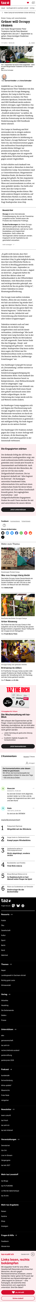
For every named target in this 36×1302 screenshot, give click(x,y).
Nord (3, 950)
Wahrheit (4, 955)
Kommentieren (15, 521)
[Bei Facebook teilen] (16, 533)
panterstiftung (6, 1055)
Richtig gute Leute (8, 980)
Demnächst (5, 1145)
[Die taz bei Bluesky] (18, 907)
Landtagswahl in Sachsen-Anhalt (13, 975)
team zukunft (6, 1115)
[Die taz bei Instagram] (22, 907)
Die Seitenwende (7, 1010)
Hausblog (4, 1005)
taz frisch (4, 1120)
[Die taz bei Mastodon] (13, 907)
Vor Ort (4, 1150)
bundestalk (5, 1075)
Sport (3, 940)
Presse (3, 1020)
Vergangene (5, 1160)
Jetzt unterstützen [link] (18, 509)
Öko (2, 925)
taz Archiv (5, 1196)
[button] (33, 3)
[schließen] (33, 1254)
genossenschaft (7, 1040)
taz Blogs (4, 1181)
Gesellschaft (5, 930)
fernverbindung (7, 1080)
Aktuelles (4, 1000)
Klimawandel (6, 985)
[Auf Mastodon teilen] (7, 533)
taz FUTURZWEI (7, 1186)
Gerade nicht (25, 1254)
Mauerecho (5, 1090)
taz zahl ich (5, 1045)
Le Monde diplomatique (10, 1191)
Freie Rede (5, 1095)
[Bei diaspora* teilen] (25, 533)
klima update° (6, 1085)
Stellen (3, 1015)
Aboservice (5, 1246)
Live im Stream (6, 1155)
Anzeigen (4, 1226)
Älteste (32, 757)
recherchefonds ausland (10, 1050)
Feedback (5, 1241)
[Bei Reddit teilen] (30, 533)
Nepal (3, 970)
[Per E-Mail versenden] (2, 533)
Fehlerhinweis (26, 521)
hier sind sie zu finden (12, 777)
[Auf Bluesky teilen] (12, 533)
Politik (3, 920)
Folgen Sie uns (5, 906)
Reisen (3, 1211)
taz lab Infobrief (7, 1130)
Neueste (26, 757)
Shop (3, 1221)
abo (2, 1035)
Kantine (4, 1216)
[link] (3, 8)
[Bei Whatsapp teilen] (21, 533)
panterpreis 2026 (7, 1060)
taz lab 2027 (5, 1165)
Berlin (3, 945)
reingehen (5, 1100)
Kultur (3, 935)
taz (6, 900)
